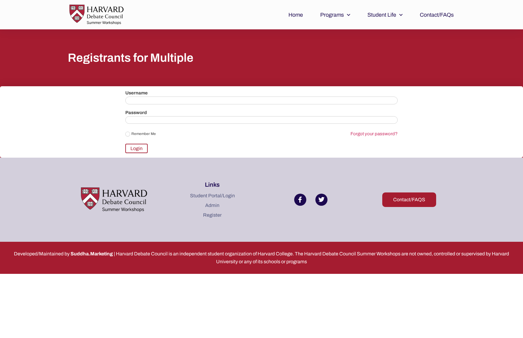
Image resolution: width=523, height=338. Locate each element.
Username (136, 93)
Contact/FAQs (437, 15)
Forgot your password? (374, 133)
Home (295, 15)
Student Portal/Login (212, 195)
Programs (332, 15)
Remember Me (143, 134)
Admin (212, 205)
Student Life (381, 15)
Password (136, 112)
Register (212, 215)
